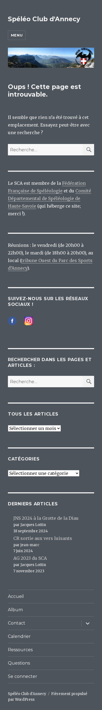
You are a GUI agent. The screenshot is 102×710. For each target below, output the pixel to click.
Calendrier (19, 636)
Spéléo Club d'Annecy (44, 19)
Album (15, 609)
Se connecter (22, 676)
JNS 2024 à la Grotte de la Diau (46, 518)
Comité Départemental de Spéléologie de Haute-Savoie (49, 198)
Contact (16, 623)
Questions (19, 663)
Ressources (20, 649)
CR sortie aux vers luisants (42, 538)
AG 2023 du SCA (30, 558)
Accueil (16, 596)
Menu (17, 35)
